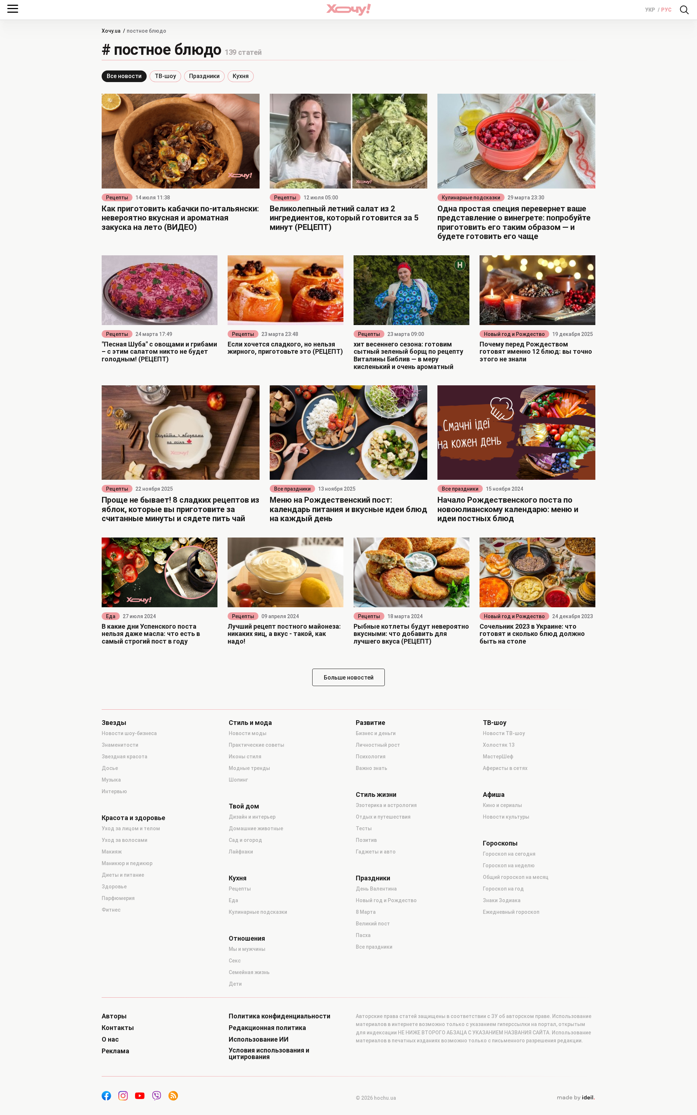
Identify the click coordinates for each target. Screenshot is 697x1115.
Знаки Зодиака (502, 900)
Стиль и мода (250, 722)
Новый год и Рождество (514, 334)
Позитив (366, 840)
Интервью (114, 791)
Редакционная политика (267, 1028)
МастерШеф (498, 756)
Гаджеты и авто (376, 852)
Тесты (364, 828)
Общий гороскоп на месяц (516, 877)
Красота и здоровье (133, 818)
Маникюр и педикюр (127, 863)
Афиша (494, 794)
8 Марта (366, 912)
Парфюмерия (118, 898)
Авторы (114, 1016)
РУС (666, 10)
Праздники (204, 76)
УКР (650, 10)
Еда (110, 616)
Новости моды (247, 733)
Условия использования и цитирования (269, 1053)
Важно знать (371, 768)
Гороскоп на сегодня (509, 854)
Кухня (241, 76)
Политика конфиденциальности (279, 1016)
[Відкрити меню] (12, 8)
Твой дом (244, 806)
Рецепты (117, 197)
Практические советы (256, 745)
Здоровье (114, 886)
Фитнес (111, 910)
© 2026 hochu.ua (376, 1097)
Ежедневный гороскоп (511, 912)
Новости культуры (506, 817)
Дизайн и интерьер (252, 817)
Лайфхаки (241, 852)
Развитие (370, 722)
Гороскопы (500, 843)
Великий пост (373, 924)
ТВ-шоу (165, 76)
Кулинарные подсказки (471, 197)
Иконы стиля (245, 756)
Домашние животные (256, 828)
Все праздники (292, 489)
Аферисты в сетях (505, 768)
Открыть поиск (684, 9)
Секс (235, 961)
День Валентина (376, 889)
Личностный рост (378, 745)
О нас (110, 1039)
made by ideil (575, 1097)
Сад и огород (245, 840)
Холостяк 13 (498, 745)
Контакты (118, 1028)
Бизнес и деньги (376, 733)
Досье (110, 768)
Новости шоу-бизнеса (129, 733)
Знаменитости (120, 745)
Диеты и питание (123, 875)
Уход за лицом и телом (131, 828)
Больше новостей (349, 677)
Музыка (111, 780)
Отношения (247, 938)
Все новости (124, 76)
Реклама (115, 1051)
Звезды (114, 722)
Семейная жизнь (249, 972)
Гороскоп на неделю (509, 865)
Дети (235, 984)
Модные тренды (249, 768)
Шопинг (238, 780)
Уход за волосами (124, 840)
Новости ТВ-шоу (504, 733)
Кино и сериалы (502, 805)
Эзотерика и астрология (386, 805)
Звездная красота (124, 756)
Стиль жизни (376, 794)
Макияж (112, 852)
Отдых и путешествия (383, 817)
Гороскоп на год (503, 889)
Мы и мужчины (247, 949)
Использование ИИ (259, 1039)
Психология (371, 756)
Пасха (363, 935)
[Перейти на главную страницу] (348, 10)
